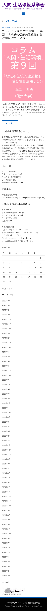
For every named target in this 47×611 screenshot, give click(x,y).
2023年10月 (6, 375)
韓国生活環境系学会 (10, 195)
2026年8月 (6, 301)
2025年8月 (6, 333)
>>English (6, 582)
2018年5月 (6, 566)
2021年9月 (6, 459)
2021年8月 (6, 464)
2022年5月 (6, 431)
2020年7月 (6, 520)
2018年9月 (6, 557)
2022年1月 (6, 445)
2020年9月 (6, 510)
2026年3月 (6, 315)
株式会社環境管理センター (12, 182)
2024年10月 (6, 347)
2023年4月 (6, 389)
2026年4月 (6, 310)
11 (16, 267)
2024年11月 (6, 342)
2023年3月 (6, 394)
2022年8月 (6, 422)
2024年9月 (6, 352)
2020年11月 (6, 501)
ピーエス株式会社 (9, 180)
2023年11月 (6, 370)
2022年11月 (6, 408)
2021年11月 (6, 454)
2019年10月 (6, 533)
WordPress (38, 606)
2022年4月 (6, 436)
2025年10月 (6, 328)
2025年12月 (6, 319)
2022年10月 (6, 412)
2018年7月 (6, 561)
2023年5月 (6, 384)
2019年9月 (6, 538)
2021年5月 (6, 478)
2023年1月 (6, 403)
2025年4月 (6, 338)
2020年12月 (6, 496)
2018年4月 (6, 571)
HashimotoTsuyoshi (25, 27)
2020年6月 (6, 524)
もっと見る (10, 123)
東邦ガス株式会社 (9, 171)
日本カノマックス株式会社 (12, 174)
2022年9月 (6, 417)
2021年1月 (6, 492)
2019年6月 (6, 547)
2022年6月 (6, 426)
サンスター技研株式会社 (11, 177)
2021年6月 (6, 473)
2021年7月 (6, 468)
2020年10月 (6, 506)
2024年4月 (6, 361)
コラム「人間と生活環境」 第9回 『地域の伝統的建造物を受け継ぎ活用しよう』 (23, 34)
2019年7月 (6, 543)
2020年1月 (6, 529)
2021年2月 (6, 487)
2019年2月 (6, 552)
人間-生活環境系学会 (23, 4)
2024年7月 (6, 356)
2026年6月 (6, 305)
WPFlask (21, 606)
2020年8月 (6, 515)
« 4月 (4, 288)
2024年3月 (6, 366)
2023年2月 (6, 398)
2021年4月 (6, 482)
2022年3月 (6, 440)
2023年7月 (6, 380)
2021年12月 (6, 450)
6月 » (10, 288)
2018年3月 (6, 575)
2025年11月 (6, 324)
